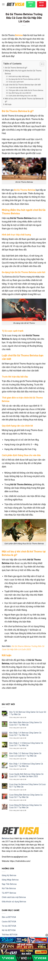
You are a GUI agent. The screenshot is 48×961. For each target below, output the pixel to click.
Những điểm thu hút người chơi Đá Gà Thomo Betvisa (23, 72)
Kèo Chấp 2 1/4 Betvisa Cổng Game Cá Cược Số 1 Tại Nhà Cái (26, 744)
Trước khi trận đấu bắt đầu (18, 88)
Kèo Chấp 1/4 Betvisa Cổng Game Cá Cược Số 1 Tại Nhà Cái (25, 734)
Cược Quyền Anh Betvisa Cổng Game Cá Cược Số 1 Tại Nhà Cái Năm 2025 (26, 775)
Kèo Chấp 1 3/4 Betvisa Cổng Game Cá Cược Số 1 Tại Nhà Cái (26, 765)
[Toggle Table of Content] (41, 64)
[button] (3, 4)
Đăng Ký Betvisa (9, 875)
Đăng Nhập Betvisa (10, 880)
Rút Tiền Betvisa (9, 888)
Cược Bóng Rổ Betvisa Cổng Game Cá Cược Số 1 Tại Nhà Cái (25, 806)
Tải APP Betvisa (9, 893)
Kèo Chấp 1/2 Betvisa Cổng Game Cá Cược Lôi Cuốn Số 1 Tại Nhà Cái (25, 754)
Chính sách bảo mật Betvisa (14, 897)
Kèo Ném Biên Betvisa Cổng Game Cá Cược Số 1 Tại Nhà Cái (25, 723)
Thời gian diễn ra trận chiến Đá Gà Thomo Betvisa (26, 90)
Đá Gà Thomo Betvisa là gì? (16, 68)
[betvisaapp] (15, 4)
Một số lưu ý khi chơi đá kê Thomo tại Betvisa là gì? (24, 100)
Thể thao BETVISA (9, 934)
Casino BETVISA (9, 921)
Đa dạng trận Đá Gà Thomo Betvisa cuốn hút (24, 79)
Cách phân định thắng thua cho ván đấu (23, 96)
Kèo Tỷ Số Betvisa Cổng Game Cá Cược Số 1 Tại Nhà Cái (27, 713)
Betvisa (19, 35)
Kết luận (8, 104)
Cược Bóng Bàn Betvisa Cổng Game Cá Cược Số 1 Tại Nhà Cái (25, 796)
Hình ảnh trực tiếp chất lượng (19, 76)
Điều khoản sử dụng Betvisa (14, 901)
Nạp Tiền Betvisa (9, 884)
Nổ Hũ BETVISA (9, 930)
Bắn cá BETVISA (9, 917)
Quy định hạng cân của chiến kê (20, 93)
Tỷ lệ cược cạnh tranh (16, 82)
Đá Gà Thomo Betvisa (24, 190)
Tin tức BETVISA (9, 926)
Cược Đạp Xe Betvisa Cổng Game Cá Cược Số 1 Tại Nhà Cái (27, 785)
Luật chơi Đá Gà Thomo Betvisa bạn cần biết (23, 85)
